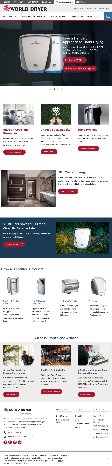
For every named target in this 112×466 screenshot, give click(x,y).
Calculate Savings (13, 152)
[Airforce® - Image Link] (99, 286)
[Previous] (3, 56)
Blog (77, 420)
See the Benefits (87, 148)
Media (77, 427)
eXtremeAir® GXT (69, 300)
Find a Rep (103, 8)
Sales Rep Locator (100, 433)
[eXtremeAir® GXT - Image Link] (70, 286)
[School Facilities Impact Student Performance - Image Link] (18, 355)
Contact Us (91, 8)
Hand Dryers (8, 16)
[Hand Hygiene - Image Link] (93, 114)
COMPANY (79, 409)
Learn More (48, 151)
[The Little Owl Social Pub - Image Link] (56, 355)
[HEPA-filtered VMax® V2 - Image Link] (42, 286)
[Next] (109, 56)
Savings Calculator (58, 16)
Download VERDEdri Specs (79, 68)
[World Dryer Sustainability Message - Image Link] (56, 114)
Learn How (10, 394)
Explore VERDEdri (74, 60)
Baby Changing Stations (32, 16)
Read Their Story (50, 391)
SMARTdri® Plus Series (11, 302)
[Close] (108, 458)
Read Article (85, 394)
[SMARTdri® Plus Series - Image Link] (13, 286)
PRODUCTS (61, 409)
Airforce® (93, 300)
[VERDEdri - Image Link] (82, 237)
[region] (56, 458)
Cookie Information (20, 463)
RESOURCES (98, 409)
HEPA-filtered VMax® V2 (38, 302)
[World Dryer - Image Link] (28, 188)
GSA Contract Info (100, 426)
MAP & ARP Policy (100, 429)
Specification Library (98, 421)
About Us (91, 16)
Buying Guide (77, 16)
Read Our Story (67, 191)
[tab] (51, 89)
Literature (78, 8)
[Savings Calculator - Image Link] (18, 114)
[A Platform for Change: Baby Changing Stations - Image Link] (93, 355)
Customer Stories (82, 423)
